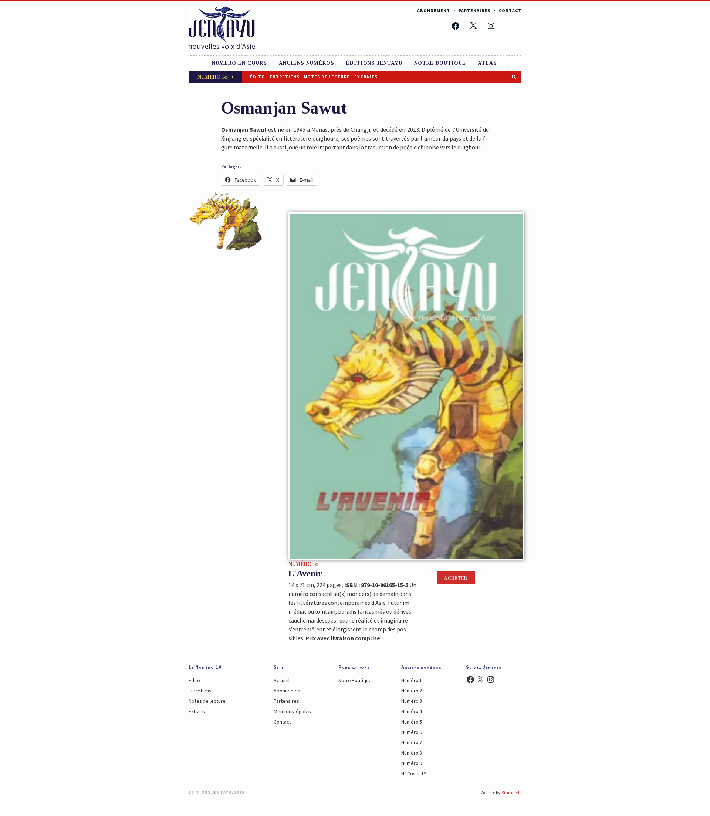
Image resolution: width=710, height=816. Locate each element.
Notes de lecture (327, 77)
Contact (510, 10)
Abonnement (433, 10)
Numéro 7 (411, 742)
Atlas (487, 63)
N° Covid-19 (413, 773)
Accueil (282, 680)
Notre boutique (440, 63)
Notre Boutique (355, 680)
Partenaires (474, 10)
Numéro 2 (411, 690)
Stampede (511, 792)
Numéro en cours (239, 63)
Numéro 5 (411, 721)
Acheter (455, 578)
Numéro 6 (411, 732)
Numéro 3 (411, 701)
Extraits (366, 77)
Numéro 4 (411, 711)
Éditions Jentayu (374, 63)
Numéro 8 (411, 752)
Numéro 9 (411, 763)
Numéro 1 (411, 680)
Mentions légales (292, 711)
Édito (257, 77)
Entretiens (285, 77)
